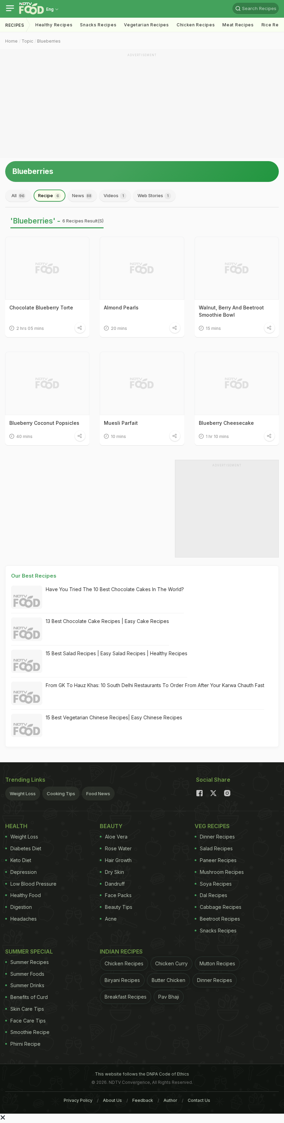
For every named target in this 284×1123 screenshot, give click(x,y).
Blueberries (49, 41)
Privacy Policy (78, 1100)
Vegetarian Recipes (146, 24)
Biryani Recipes (122, 980)
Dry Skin (114, 872)
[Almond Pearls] (142, 268)
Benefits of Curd (29, 997)
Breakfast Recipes (126, 997)
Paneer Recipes (218, 860)
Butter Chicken (168, 980)
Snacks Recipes (98, 24)
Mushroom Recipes (222, 872)
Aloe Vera (116, 837)
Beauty (111, 826)
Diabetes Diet (25, 848)
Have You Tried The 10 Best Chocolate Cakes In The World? (115, 589)
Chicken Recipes (196, 24)
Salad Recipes (216, 848)
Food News (98, 793)
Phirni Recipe (25, 1044)
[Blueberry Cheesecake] (237, 383)
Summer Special (29, 951)
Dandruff (115, 884)
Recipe (48, 195)
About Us (112, 1100)
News (81, 195)
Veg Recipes (212, 826)
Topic (27, 41)
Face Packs (118, 895)
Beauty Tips (118, 907)
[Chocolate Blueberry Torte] (47, 268)
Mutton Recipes (217, 963)
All (18, 195)
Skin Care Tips (27, 1009)
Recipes (14, 25)
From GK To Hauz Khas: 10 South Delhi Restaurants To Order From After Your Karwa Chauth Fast (155, 685)
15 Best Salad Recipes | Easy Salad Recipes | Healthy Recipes (116, 653)
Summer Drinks (27, 985)
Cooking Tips (61, 793)
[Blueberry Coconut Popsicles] (47, 383)
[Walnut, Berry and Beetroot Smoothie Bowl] (237, 268)
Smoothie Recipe (30, 1032)
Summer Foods (27, 974)
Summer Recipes (29, 962)
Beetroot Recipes (220, 919)
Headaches (23, 919)
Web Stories (153, 195)
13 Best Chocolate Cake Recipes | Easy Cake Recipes (107, 621)
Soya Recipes (216, 884)
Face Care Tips (28, 1021)
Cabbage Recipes (220, 907)
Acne (111, 919)
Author (170, 1100)
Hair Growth (118, 860)
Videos (114, 195)
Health (16, 826)
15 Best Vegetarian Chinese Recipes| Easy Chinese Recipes (114, 717)
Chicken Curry (171, 963)
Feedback (142, 1100)
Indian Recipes (121, 951)
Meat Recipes (238, 24)
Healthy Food (25, 895)
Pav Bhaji (168, 997)
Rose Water (118, 848)
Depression (23, 872)
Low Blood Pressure (33, 884)
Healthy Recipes (54, 24)
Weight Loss (23, 793)
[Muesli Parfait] (142, 383)
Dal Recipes (213, 895)
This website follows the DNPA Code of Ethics (142, 1074)
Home (11, 41)
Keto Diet (20, 860)
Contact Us (199, 1100)
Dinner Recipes (217, 837)
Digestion (21, 907)
